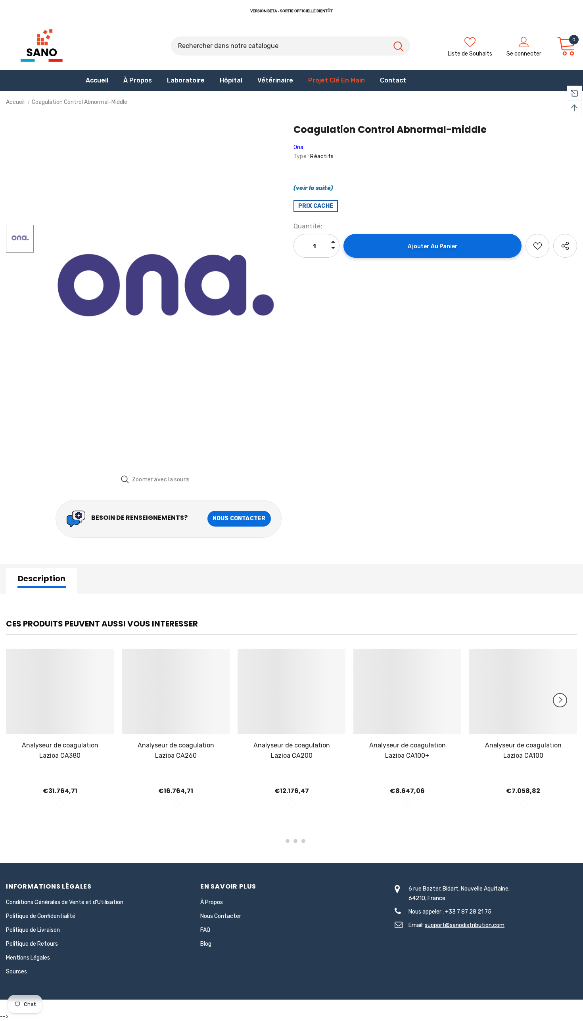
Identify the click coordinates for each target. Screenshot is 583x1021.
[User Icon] (524, 41)
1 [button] (280, 841)
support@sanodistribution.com (464, 925)
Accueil (15, 102)
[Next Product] (560, 700)
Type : (301, 156)
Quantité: (307, 226)
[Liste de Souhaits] (537, 246)
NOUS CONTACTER (239, 518)
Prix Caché (315, 206)
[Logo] (41, 46)
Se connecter (523, 53)
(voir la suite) (313, 188)
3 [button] (295, 841)
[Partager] (565, 246)
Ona (298, 147)
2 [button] (288, 841)
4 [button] (303, 841)
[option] (162, 295)
